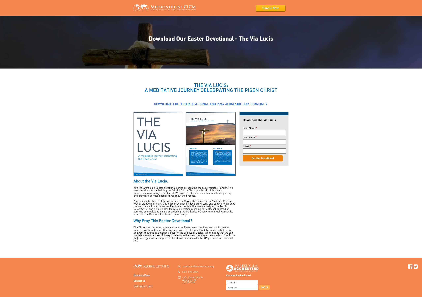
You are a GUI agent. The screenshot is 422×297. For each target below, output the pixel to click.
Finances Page (142, 275)
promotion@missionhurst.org (198, 266)
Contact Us (139, 281)
